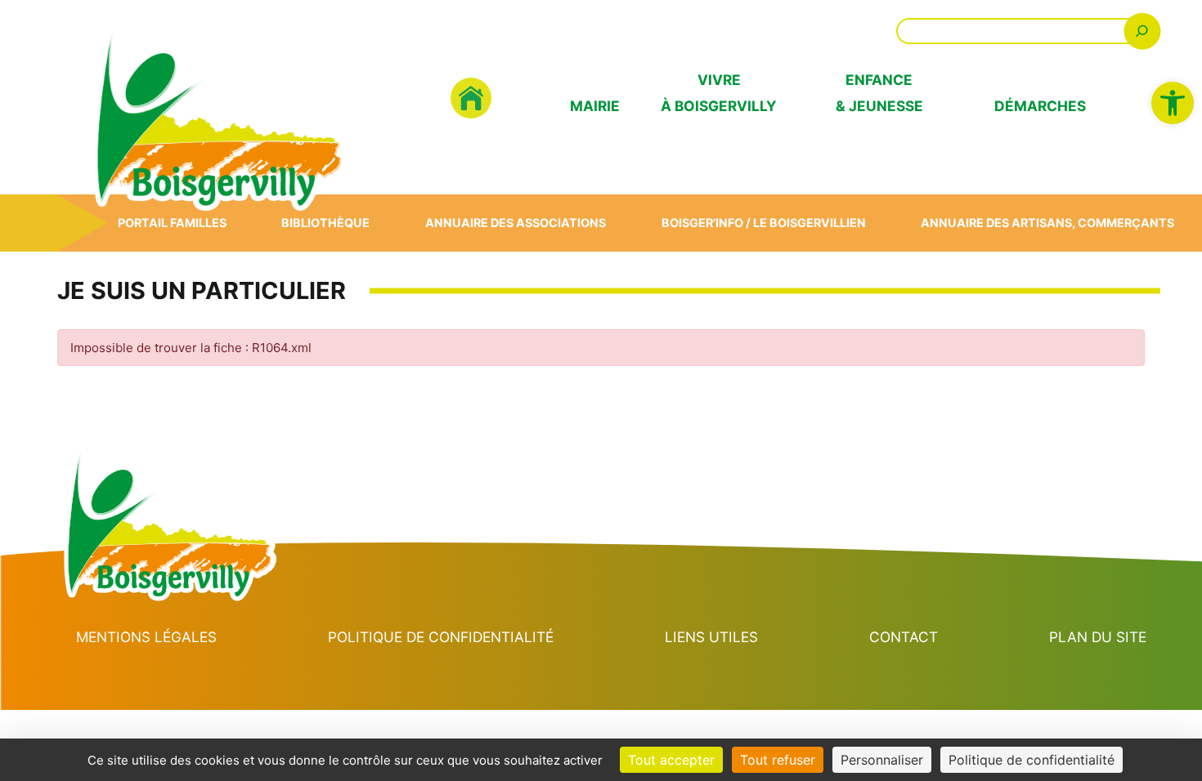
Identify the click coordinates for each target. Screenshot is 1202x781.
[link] (1172, 103)
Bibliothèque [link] (325, 223)
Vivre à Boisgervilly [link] (719, 92)
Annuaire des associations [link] (515, 223)
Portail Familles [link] (172, 223)
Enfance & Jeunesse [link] (879, 92)
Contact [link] (903, 636)
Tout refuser (777, 760)
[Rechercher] (1142, 30)
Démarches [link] (1040, 105)
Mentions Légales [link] (146, 636)
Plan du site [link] (1097, 636)
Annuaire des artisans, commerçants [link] (1047, 223)
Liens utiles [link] (711, 636)
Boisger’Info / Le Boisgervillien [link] (764, 223)
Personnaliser (882, 760)
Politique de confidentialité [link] (441, 636)
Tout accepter (671, 760)
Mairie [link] (595, 105)
